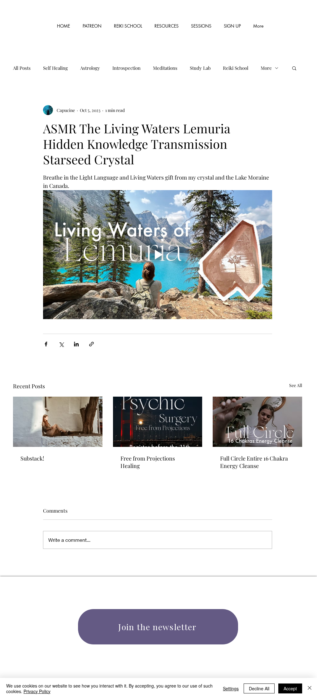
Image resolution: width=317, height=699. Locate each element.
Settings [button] (231, 688)
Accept (290, 688)
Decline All (259, 688)
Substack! (32, 458)
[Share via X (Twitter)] (61, 344)
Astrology (90, 68)
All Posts (22, 68)
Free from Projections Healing (147, 462)
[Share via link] (91, 344)
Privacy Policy (37, 691)
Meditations (165, 68)
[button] (166, 23)
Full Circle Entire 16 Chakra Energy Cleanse (254, 462)
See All (295, 385)
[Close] (309, 688)
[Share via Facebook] (46, 344)
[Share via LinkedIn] (76, 344)
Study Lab (200, 68)
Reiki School (235, 68)
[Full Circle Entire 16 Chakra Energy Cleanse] (257, 422)
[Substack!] (57, 422)
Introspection (126, 68)
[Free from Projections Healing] (157, 422)
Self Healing (55, 68)
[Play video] (157, 254)
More (266, 68)
